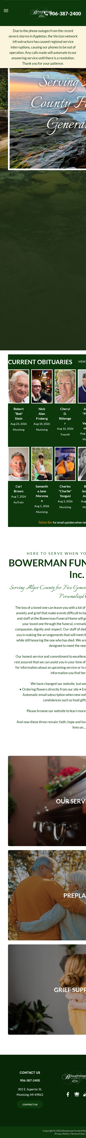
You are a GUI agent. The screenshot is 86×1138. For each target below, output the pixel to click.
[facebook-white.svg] (68, 1097)
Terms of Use (77, 1133)
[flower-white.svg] (77, 1097)
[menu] (6, 11)
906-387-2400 (30, 1080)
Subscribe (45, 522)
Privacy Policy (62, 1133)
